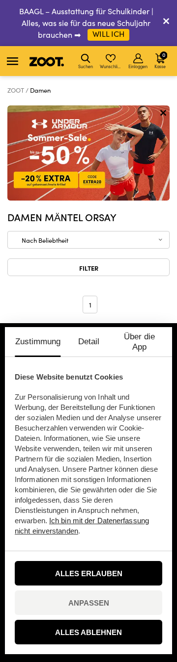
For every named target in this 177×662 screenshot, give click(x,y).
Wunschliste (111, 66)
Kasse (160, 60)
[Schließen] (166, 23)
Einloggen (138, 66)
